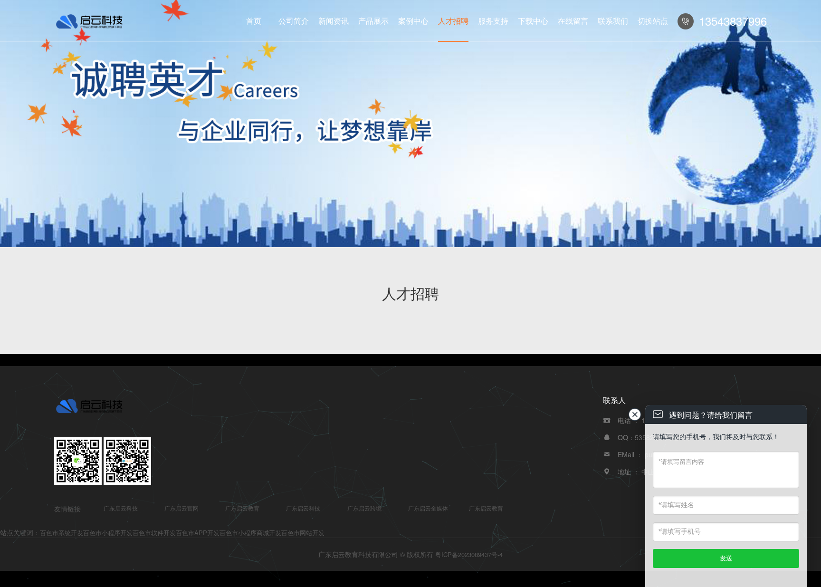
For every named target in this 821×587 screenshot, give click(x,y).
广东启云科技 (121, 508)
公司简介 (293, 20)
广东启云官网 (181, 508)
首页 (253, 20)
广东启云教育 (242, 508)
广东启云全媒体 (428, 508)
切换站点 (653, 20)
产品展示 (373, 20)
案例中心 (413, 20)
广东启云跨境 (364, 508)
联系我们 (613, 20)
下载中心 (533, 20)
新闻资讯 (333, 20)
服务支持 (493, 20)
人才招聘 (453, 20)
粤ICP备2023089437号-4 (469, 554)
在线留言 (573, 20)
